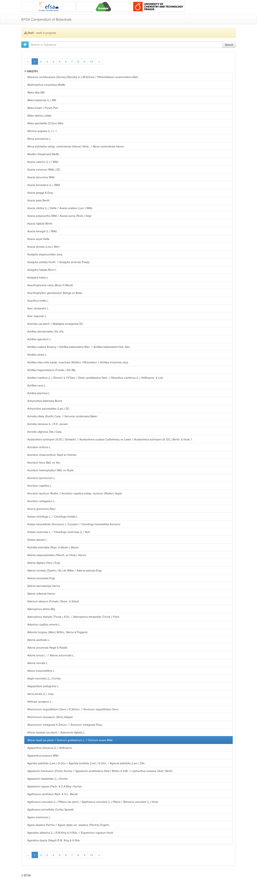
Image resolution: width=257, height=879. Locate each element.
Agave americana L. (39, 817)
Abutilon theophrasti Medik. (43, 154)
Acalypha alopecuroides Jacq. (45, 254)
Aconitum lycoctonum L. (41, 478)
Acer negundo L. (37, 316)
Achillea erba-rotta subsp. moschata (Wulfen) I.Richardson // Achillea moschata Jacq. (78, 362)
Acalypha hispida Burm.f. (42, 270)
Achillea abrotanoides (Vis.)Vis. (45, 331)
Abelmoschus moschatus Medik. (46, 85)
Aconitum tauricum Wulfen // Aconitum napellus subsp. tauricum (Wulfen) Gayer (74, 493)
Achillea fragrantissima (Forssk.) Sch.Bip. (51, 370)
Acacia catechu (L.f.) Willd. (43, 162)
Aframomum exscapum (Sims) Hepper (50, 717)
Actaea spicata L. (37, 539)
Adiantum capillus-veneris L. (44, 624)
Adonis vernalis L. (37, 663)
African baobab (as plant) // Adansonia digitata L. (56, 732)
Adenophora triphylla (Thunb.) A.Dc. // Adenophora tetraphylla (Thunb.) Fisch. (73, 617)
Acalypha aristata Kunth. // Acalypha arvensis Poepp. (58, 262)
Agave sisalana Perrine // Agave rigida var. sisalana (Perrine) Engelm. (68, 825)
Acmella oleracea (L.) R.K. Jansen (47, 424)
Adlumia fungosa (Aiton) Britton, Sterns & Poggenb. (57, 632)
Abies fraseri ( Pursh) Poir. (43, 108)
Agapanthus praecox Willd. (43, 755)
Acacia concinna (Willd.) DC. (44, 169)
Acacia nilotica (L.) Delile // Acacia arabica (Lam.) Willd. (60, 208)
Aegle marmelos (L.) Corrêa (44, 678)
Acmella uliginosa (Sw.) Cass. (44, 431)
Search (229, 44)
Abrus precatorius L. (39, 138)
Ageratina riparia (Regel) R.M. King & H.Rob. (54, 840)
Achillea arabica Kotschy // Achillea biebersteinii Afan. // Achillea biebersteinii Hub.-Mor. (78, 347)
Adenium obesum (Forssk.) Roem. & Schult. (53, 601)
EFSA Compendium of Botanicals (46, 19)
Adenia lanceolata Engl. (41, 578)
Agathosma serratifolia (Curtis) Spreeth (50, 809)
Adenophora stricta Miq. (41, 609)
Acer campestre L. (38, 308)
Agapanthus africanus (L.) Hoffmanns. (49, 748)
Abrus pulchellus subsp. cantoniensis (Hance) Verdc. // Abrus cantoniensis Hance (75, 146)
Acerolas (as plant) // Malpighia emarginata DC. (55, 324)
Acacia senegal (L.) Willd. (42, 231)
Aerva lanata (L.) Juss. (40, 694)
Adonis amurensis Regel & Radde (47, 647)
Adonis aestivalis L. (38, 640)
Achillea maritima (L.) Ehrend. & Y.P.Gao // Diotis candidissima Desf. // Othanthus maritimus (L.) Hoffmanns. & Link (95, 378)
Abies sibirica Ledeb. (39, 115)
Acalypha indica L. (38, 277)
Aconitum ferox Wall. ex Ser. (44, 462)
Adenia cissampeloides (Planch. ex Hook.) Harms (56, 555)
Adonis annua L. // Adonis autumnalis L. (51, 655)
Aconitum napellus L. (39, 485)
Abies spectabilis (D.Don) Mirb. (45, 123)
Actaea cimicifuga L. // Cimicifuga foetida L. (52, 516)
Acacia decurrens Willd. (41, 177)
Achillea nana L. (36, 385)
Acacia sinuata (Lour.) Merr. (43, 246)
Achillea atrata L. (37, 354)
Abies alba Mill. (36, 92)
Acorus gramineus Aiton (41, 509)
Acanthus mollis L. (38, 300)
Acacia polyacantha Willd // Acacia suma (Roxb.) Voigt (59, 216)
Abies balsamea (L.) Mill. (42, 100)
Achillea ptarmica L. (39, 393)
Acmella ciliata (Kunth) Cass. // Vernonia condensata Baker (62, 416)
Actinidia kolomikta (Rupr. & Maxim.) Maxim (53, 547)
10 (91, 61)
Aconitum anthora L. (39, 447)
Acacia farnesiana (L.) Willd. (44, 185)
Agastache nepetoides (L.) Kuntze (47, 778)
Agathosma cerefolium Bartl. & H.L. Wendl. (52, 794)
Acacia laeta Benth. (38, 200)
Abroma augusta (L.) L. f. (42, 131)
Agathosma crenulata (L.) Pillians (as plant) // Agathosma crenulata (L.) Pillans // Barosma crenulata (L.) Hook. (93, 802)
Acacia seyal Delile (38, 239)
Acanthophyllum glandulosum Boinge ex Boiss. (55, 293)
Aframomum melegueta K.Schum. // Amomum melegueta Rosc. (65, 724)
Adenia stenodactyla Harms (43, 586)
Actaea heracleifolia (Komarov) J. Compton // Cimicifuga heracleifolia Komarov (73, 524)
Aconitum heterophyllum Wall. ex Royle (50, 470)
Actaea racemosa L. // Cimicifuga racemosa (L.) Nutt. (58, 532)
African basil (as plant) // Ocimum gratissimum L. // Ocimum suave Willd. (70, 740)
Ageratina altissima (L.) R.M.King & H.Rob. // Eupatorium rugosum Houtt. (70, 832)
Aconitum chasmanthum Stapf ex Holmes (51, 455)
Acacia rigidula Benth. (40, 223)
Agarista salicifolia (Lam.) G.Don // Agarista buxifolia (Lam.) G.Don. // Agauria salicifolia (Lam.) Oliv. (86, 763)
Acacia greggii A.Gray (40, 192)
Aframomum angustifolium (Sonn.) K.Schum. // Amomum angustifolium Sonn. (73, 709)
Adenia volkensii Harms (41, 593)
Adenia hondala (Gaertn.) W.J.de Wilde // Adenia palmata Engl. (64, 570)
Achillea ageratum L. (39, 339)
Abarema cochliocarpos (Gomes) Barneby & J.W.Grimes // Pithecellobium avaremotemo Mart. (83, 77)
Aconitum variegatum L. (41, 501)
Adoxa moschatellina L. (41, 671)
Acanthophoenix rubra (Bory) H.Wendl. (50, 285)
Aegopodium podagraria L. (43, 686)
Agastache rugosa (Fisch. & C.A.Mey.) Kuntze (54, 786)
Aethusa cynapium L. (39, 701)
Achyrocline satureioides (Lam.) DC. (48, 408)
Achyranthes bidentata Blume (44, 401)
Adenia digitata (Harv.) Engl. (44, 563)
